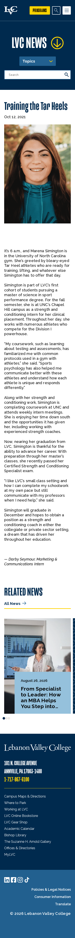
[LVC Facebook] (13, 880)
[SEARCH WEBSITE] (56, 10)
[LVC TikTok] (27, 880)
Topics (28, 61)
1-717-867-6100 (16, 779)
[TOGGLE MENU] (66, 10)
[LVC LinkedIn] (7, 880)
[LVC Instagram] (20, 880)
